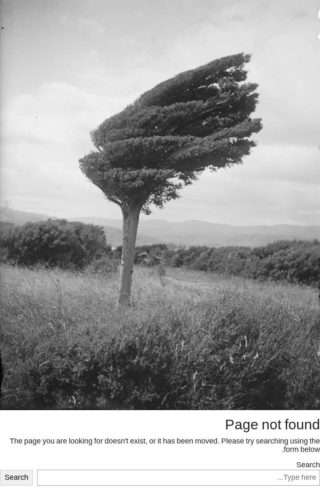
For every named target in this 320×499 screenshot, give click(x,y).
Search (308, 465)
